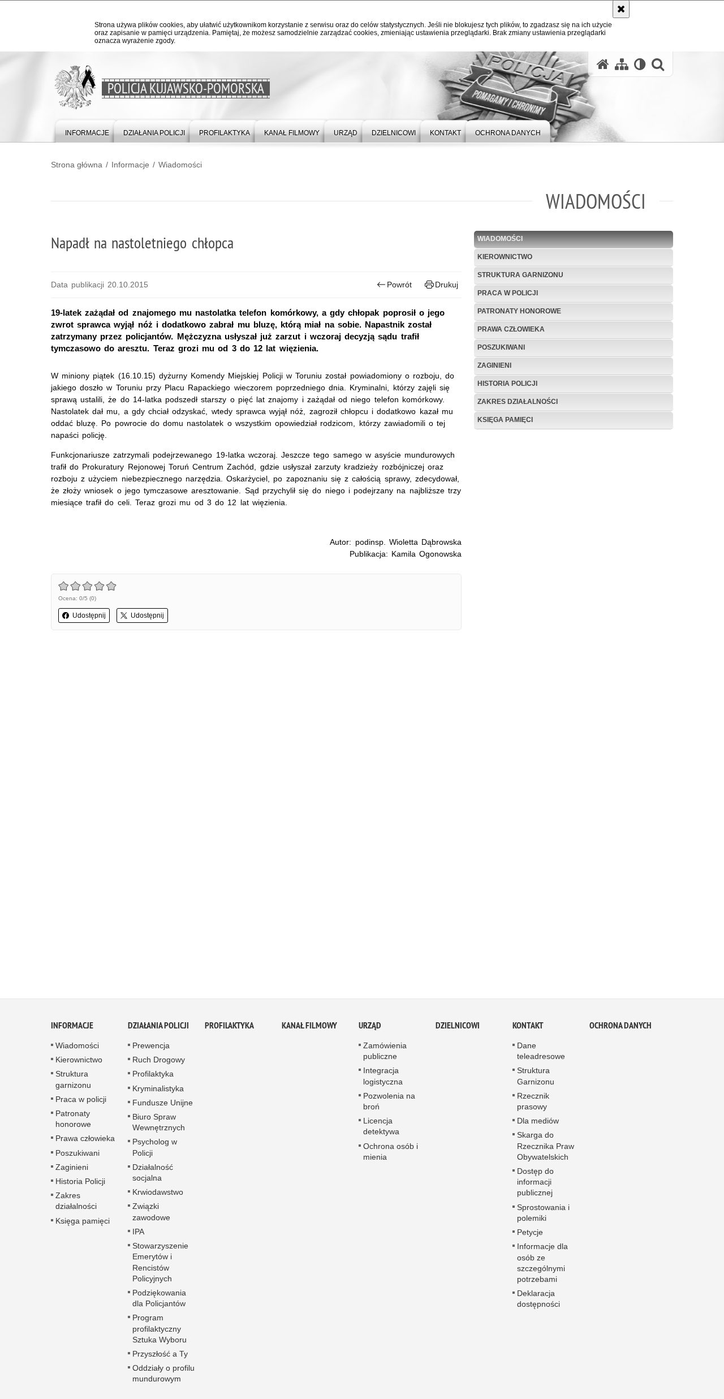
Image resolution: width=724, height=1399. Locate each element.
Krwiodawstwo (157, 1193)
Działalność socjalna (152, 1173)
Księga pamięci (505, 420)
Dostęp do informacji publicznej (535, 1183)
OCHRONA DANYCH (620, 1026)
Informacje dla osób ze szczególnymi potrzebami (542, 1264)
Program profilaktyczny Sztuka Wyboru (159, 1329)
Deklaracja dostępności (538, 1300)
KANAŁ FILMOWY (309, 1026)
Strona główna (76, 164)
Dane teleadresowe (541, 1052)
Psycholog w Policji (154, 1148)
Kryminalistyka (158, 1089)
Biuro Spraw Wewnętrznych (158, 1123)
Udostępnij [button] (89, 615)
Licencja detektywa (381, 1127)
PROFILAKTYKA (229, 1026)
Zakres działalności (517, 402)
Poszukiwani (501, 347)
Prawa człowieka (511, 329)
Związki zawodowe (151, 1212)
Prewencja (151, 1046)
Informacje (130, 164)
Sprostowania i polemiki (543, 1213)
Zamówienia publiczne (385, 1052)
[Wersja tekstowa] (640, 64)
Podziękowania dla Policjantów (159, 1299)
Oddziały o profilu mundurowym (163, 1374)
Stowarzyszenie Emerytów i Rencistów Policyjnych (160, 1263)
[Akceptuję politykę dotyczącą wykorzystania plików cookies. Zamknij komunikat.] (621, 9)
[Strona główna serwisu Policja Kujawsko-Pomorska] (603, 64)
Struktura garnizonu (520, 275)
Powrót (399, 284)
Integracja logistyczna (383, 1077)
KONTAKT (528, 1026)
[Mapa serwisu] (621, 64)
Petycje (530, 1233)
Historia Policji (507, 384)
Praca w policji (507, 293)
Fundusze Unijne (162, 1103)
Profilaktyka (153, 1074)
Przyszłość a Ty (160, 1354)
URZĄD (370, 1026)
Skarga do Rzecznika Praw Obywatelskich (545, 1146)
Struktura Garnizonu (535, 1077)
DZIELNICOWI (458, 1026)
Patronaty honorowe (519, 311)
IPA (138, 1232)
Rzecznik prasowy (533, 1102)
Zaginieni (494, 365)
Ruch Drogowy (158, 1060)
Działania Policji (158, 1026)
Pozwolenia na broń (389, 1102)
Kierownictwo (504, 257)
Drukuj (446, 284)
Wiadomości (180, 164)
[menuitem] (87, 130)
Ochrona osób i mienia (390, 1152)
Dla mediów (538, 1121)
